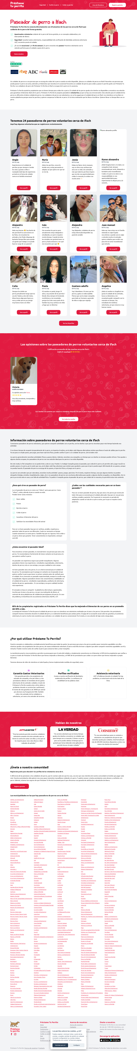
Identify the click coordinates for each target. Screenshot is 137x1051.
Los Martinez (61, 945)
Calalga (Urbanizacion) (16, 1004)
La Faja (59, 880)
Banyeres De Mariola (15, 905)
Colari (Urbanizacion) (39, 887)
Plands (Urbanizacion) (86, 977)
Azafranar (12, 891)
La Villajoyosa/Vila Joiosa (64, 912)
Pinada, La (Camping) (86, 950)
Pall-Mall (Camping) (86, 887)
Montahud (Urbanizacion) (64, 1006)
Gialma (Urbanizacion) (63, 829)
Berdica (12, 972)
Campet (36, 813)
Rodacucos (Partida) (110, 829)
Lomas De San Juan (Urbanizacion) (66, 934)
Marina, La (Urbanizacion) (64, 954)
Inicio (42, 1025)
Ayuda (42, 1038)
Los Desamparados (62, 941)
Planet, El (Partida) (85, 981)
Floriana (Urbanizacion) (40, 999)
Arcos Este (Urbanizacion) (16, 874)
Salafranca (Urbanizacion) (111, 847)
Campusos (36, 820)
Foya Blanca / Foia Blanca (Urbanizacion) (68, 802)
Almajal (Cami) (13, 847)
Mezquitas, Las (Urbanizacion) (65, 981)
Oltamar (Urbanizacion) (87, 869)
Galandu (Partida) (62, 813)
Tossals (106, 959)
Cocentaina (37, 885)
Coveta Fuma (37, 925)
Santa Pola (107, 882)
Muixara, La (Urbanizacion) (87, 835)
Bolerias (12, 975)
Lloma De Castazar (62, 923)
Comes (35, 900)
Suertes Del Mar (109, 921)
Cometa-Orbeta (38, 907)
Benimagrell (13, 961)
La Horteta (60, 885)
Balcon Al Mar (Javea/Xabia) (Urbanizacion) (21, 898)
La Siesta (60, 898)
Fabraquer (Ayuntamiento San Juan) (43, 986)
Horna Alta (60, 847)
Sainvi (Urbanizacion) (110, 842)
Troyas (106, 968)
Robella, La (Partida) (110, 826)
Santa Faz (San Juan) (110, 878)
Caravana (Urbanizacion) (40, 840)
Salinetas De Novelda (110, 849)
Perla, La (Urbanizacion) (87, 939)
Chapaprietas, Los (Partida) (40, 871)
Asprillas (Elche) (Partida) (16, 887)
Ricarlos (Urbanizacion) (110, 822)
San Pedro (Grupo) (109, 869)
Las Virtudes (61, 907)
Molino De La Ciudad (63, 997)
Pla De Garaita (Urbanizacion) (88, 966)
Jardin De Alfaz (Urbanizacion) (65, 867)
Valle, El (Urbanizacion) (110, 972)
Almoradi (12, 858)
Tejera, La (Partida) (109, 925)
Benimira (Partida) (15, 968)
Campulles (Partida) (39, 817)
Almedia (12, 849)
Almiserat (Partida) (15, 856)
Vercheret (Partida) (109, 981)
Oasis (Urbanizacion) (86, 856)
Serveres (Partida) (109, 909)
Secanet (107, 894)
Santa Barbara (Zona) (110, 876)
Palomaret (83, 891)
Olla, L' (82, 865)
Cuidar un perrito (68, 5)
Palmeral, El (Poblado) (86, 889)
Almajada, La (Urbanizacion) (17, 844)
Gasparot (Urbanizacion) (64, 820)
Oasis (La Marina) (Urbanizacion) (89, 853)
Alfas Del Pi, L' (13, 824)
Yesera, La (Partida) (109, 1004)
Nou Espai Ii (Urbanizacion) (88, 842)
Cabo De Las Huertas (15, 997)
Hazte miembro (19, 54)
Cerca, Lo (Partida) (38, 869)
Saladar (106, 844)
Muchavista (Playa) (85, 833)
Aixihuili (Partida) (14, 808)
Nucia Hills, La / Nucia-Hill (87, 849)
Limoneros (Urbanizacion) (64, 916)
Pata (82, 907)
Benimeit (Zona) (14, 966)
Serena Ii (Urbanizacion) (111, 900)
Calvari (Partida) (38, 806)
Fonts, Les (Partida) (62, 799)
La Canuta (60, 878)
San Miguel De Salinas (110, 867)
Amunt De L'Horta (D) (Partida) (18, 871)
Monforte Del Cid (62, 1004)
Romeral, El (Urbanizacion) (111, 833)
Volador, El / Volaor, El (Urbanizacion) (114, 995)
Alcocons (12, 820)
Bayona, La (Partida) (15, 936)
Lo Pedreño (60, 936)
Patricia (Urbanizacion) (86, 914)
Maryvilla (60, 966)
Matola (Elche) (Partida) (63, 968)
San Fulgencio (108, 858)
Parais (82, 896)
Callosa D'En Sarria (38, 799)
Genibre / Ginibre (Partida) (64, 826)
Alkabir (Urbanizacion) (16, 838)
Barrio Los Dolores (15, 927)
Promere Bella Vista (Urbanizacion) (90, 997)
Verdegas (107, 984)
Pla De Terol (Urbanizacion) (88, 972)
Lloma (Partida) (61, 927)
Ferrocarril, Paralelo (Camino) (41, 993)
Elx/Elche (36, 972)
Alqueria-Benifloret (15, 862)
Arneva (12, 882)
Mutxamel (83, 840)
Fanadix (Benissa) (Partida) (40, 988)
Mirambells (60, 986)
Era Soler (36, 979)
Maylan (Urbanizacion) (63, 970)
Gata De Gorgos (62, 822)
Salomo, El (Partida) (109, 853)
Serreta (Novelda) (109, 907)
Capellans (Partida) (38, 833)
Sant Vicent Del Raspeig (111, 889)
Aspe (11, 885)
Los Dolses (60, 943)
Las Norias (60, 903)
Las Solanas (60, 905)
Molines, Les (61, 995)
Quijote (106, 804)
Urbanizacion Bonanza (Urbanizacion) (114, 970)
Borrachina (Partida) (15, 988)
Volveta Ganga (108, 997)
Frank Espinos (61, 806)
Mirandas (60, 988)
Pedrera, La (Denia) (86, 923)
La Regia (60, 896)
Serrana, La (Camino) (110, 905)
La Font (59, 882)
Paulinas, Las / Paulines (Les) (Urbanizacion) (92, 916)
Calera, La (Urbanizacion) (16, 1006)
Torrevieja (107, 939)
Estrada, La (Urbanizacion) (40, 984)
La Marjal (60, 889)
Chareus (36, 876)
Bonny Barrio (13, 984)
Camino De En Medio (39, 811)
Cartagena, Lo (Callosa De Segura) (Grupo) (44, 851)
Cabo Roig (12, 999)
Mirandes (60, 990)
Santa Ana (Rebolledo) (110, 874)
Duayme (36, 945)
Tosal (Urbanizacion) (110, 952)
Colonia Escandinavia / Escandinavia (43, 896)
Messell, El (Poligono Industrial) (65, 977)
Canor (35, 824)
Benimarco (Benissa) (15, 963)
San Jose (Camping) (109, 865)
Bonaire (12, 979)
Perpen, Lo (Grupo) (86, 941)
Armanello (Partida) (15, 880)
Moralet (83, 829)
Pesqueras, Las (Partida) (87, 943)
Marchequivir (61, 950)
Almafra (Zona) (14, 842)
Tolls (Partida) (108, 927)
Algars (12, 831)
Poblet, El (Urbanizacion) (87, 986)
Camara (36, 808)
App (41, 1036)
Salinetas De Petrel (109, 851)
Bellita (12, 941)
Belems (12, 939)
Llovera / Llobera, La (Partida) (65, 930)
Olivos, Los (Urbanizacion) (87, 862)
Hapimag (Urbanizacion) (64, 840)
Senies (106, 898)
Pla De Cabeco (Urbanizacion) (88, 963)
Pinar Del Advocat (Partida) (88, 954)
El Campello (37, 954)
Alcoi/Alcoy (13, 822)
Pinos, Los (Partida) (86, 959)
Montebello (84, 802)
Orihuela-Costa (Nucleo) (87, 876)
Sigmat (106, 914)
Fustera (59, 811)
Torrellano (107, 932)
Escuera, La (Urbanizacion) (40, 981)
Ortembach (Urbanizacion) (87, 882)
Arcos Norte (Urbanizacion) (17, 878)
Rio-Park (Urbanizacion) (110, 824)
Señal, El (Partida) (109, 896)
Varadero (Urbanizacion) (111, 975)
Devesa (36, 941)
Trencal (106, 961)
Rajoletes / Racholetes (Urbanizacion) (114, 813)
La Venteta (60, 909)
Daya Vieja (36, 934)
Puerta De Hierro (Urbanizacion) (89, 1002)
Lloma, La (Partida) (62, 925)
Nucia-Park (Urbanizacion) (87, 851)
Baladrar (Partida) (14, 896)
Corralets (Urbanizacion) (40, 912)
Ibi (58, 865)
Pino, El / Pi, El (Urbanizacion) (88, 957)
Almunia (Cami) (14, 860)
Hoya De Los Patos (62, 853)
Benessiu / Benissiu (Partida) (17, 954)
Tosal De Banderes (109, 943)
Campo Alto (37, 815)
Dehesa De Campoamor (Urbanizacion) (43, 936)
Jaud (59, 869)
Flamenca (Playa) (38, 997)
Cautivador (36, 862)
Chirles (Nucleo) (38, 878)
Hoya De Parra (61, 856)
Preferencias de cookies (48, 1040)
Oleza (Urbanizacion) (86, 860)
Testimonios (44, 1029)
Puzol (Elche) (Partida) (110, 802)
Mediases (60, 972)
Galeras (59, 815)
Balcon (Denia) (14, 900)
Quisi (106, 806)
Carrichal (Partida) (38, 842)
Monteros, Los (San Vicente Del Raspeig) (91, 813)
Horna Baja (60, 849)
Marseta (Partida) (62, 963)
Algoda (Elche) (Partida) (16, 833)
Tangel (106, 923)
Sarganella (107, 891)
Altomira (12, 867)
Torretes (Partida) (109, 936)
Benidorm (12, 959)
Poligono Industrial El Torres (88, 988)
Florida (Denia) (37, 1002)
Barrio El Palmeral (14, 925)
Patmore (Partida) (85, 909)
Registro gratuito (117, 5)
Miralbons (60, 984)
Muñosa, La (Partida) (86, 838)
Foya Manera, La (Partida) (64, 804)
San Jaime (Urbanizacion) (111, 862)
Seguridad (43, 5)
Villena (106, 993)
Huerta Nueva (61, 860)
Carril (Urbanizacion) (39, 844)
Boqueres (12, 986)
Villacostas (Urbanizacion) (111, 988)
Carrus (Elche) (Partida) (40, 849)
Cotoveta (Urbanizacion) (40, 921)
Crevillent (36, 930)
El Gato (36, 961)
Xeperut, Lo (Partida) (110, 1002)
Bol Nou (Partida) (14, 977)
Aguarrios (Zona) (14, 806)
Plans (82, 984)
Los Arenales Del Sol (63, 939)
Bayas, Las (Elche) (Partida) (17, 934)
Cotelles (36, 918)
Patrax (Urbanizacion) (86, 912)
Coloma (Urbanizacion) (39, 894)
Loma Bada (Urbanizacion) (64, 932)
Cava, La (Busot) (38, 867)
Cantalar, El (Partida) (39, 826)
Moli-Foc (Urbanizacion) (63, 993)
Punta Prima (84, 1006)
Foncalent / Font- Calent (40, 1006)
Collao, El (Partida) (38, 891)
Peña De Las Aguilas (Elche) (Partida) (90, 930)
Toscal (106, 954)
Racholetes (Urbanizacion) (111, 808)
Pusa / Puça (107, 799)
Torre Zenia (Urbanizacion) (111, 941)
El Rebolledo (37, 968)
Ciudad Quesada (38, 882)
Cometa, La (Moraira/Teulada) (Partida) (43, 905)
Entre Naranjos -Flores (39, 977)
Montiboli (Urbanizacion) (87, 824)
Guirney (60, 835)
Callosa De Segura (38, 802)
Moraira (83, 826)
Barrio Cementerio (15, 923)
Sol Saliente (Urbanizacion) (111, 918)
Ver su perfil (23, 188)
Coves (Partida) (38, 923)
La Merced (60, 891)
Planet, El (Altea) (85, 979)
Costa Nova (37, 914)
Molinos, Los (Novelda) (63, 1002)
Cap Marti (36, 835)
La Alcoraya (60, 874)
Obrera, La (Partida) (86, 858)
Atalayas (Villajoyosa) (15, 889)
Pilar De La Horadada (86, 948)
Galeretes (60, 817)
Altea (11, 865)
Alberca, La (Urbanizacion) (17, 813)
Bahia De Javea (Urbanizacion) (18, 894)
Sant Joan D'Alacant (110, 885)
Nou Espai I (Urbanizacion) (87, 844)
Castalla (36, 856)
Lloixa (59, 921)
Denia (35, 939)
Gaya (59, 824)
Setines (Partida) (109, 912)
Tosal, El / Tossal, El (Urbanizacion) (113, 945)
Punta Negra (84, 1004)
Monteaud (83, 799)
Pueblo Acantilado (85, 999)
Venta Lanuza (108, 977)
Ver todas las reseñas (68, 419)
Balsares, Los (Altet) (15, 903)
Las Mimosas (61, 900)
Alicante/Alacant (14, 835)
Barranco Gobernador (15, 912)
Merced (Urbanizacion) (63, 975)
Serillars (107, 903)
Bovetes (12, 993)
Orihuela (83, 874)
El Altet (36, 952)
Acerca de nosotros (76, 1025)
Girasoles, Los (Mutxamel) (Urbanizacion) (68, 831)
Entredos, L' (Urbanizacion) (40, 975)
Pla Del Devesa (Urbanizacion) (88, 968)
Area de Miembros (98, 5)
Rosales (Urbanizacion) (110, 835)
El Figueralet (37, 959)
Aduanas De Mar (14, 802)
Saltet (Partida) (108, 856)
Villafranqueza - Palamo (110, 990)
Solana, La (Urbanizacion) (111, 916)
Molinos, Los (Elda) (62, 999)
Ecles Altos (36, 948)
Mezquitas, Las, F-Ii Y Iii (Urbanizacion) (67, 979)
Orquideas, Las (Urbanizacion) (88, 880)
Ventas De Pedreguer (110, 979)
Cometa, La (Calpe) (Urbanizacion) (42, 903)
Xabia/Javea (108, 999)
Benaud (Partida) (14, 948)
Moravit (83, 831)
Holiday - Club (61, 842)
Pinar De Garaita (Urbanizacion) (89, 952)
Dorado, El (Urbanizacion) (40, 943)
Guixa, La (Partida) (62, 838)
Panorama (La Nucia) (86, 894)
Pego (82, 927)
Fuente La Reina (62, 808)
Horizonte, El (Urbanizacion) (65, 844)
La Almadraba (61, 876)
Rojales (106, 831)
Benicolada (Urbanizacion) (17, 957)
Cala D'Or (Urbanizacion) (16, 1002)
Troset (106, 963)
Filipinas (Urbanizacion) (40, 995)
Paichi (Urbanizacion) (86, 885)
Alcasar (12, 817)
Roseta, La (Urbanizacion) (111, 838)
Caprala (36, 838)
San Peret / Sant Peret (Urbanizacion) (114, 871)
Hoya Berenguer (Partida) (64, 851)
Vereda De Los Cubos (110, 986)
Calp (35, 804)
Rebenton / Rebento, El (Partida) (113, 817)
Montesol (83, 820)
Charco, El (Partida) (39, 874)
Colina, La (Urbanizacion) (40, 889)
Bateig (12, 932)
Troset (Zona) (108, 966)
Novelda (83, 847)
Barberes (12, 909)
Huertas (60, 862)
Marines (60, 957)
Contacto (73, 1027)
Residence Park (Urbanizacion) (112, 820)
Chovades (36, 880)
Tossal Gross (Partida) (110, 957)
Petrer (82, 945)
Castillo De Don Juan (39, 858)
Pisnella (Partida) (85, 961)
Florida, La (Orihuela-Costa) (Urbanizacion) (44, 1004)
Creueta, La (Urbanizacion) (40, 927)
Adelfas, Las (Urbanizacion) (17, 799)
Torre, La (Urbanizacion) (111, 930)
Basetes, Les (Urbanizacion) (17, 930)
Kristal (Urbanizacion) (63, 871)
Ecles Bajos (37, 950)
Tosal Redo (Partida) (110, 950)
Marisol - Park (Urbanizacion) (65, 961)
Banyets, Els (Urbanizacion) (17, 907)
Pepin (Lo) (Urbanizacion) (87, 936)
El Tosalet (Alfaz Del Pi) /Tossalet (42, 970)
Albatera (12, 811)
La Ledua (60, 887)
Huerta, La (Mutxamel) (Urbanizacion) (67, 858)
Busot (11, 995)
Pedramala (83, 918)
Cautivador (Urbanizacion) (40, 865)
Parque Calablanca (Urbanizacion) (89, 900)
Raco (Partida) (108, 811)
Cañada (36, 822)
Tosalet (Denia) (108, 948)
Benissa (12, 970)
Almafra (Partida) (14, 840)
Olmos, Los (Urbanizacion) (87, 867)
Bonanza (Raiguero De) (16, 981)
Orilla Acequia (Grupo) (86, 878)
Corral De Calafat (38, 909)
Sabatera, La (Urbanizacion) (111, 840)
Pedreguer (83, 921)
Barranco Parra (14, 921)
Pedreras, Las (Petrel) (86, 925)
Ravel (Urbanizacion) (110, 815)
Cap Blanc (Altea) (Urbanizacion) (42, 829)
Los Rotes (60, 948)
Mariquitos (60, 959)
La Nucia (60, 894)
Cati (35, 860)
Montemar (83, 806)
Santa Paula (107, 880)
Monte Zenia (84, 822)
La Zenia (60, 914)
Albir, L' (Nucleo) (14, 815)
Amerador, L (13, 869)
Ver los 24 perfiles (68, 323)
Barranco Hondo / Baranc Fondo (18, 914)
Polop (82, 990)
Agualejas (12, 804)
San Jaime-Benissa (109, 860)
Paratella (83, 898)
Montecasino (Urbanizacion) (88, 804)
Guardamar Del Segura (63, 833)
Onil (82, 871)
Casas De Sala (37, 853)
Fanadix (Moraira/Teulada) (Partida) (43, 990)
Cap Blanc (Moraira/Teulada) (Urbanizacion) (45, 831)
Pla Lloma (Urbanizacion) (87, 975)
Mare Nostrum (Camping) (64, 952)
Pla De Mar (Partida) (86, 970)
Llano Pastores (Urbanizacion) (65, 918)
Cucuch (36, 932)
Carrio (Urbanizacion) (39, 847)
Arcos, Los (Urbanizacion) (16, 876)
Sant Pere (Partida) (109, 887)
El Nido (36, 966)
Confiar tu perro (54, 5)
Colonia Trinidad (38, 898)
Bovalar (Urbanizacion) (16, 990)
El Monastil (36, 963)
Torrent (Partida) (109, 934)
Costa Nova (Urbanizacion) (40, 916)
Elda (35, 957)
